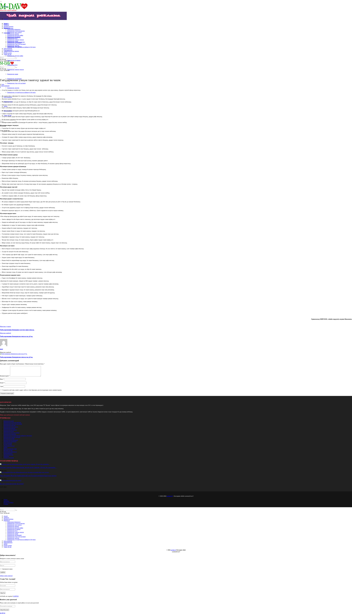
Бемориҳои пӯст (12, 38)
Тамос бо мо (7, 115)
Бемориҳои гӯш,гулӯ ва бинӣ (16, 83)
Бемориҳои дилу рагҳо (14, 32)
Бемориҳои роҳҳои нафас (15, 56)
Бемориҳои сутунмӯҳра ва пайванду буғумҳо (21, 92)
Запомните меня (7, 569)
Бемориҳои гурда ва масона (16, 31)
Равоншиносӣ (8, 50)
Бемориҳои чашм (12, 74)
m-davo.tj (170, 496)
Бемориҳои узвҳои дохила (15, 69)
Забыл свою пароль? (6, 576)
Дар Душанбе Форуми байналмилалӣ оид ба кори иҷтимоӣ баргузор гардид (28, 475)
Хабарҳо (6, 25)
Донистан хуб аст (9, 446)
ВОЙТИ (16, 596)
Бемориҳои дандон (13, 88)
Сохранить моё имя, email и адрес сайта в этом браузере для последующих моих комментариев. (32, 390)
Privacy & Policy (9, 502)
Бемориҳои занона (13, 51)
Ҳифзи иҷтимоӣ (9, 458)
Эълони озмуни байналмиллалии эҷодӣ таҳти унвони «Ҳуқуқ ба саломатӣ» (28, 467)
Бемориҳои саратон (10, 434)
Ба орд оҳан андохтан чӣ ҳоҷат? (12, 483)
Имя (2, 379)
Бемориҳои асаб (9, 421)
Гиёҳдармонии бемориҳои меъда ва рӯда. (16, 357)
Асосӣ (6, 19)
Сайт (1, 386)
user (3, 84)
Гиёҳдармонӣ (8, 97)
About (5, 499)
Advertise (6, 501)
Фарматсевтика (8, 26)
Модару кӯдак (8, 450)
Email (2, 383)
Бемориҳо (7, 33)
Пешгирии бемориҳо (13, 29)
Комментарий (5, 376)
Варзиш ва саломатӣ (10, 441)
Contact (6, 504)
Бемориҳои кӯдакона (13, 60)
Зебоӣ (5, 106)
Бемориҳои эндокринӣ (14, 42)
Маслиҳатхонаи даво (10, 449)
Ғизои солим (8, 53)
